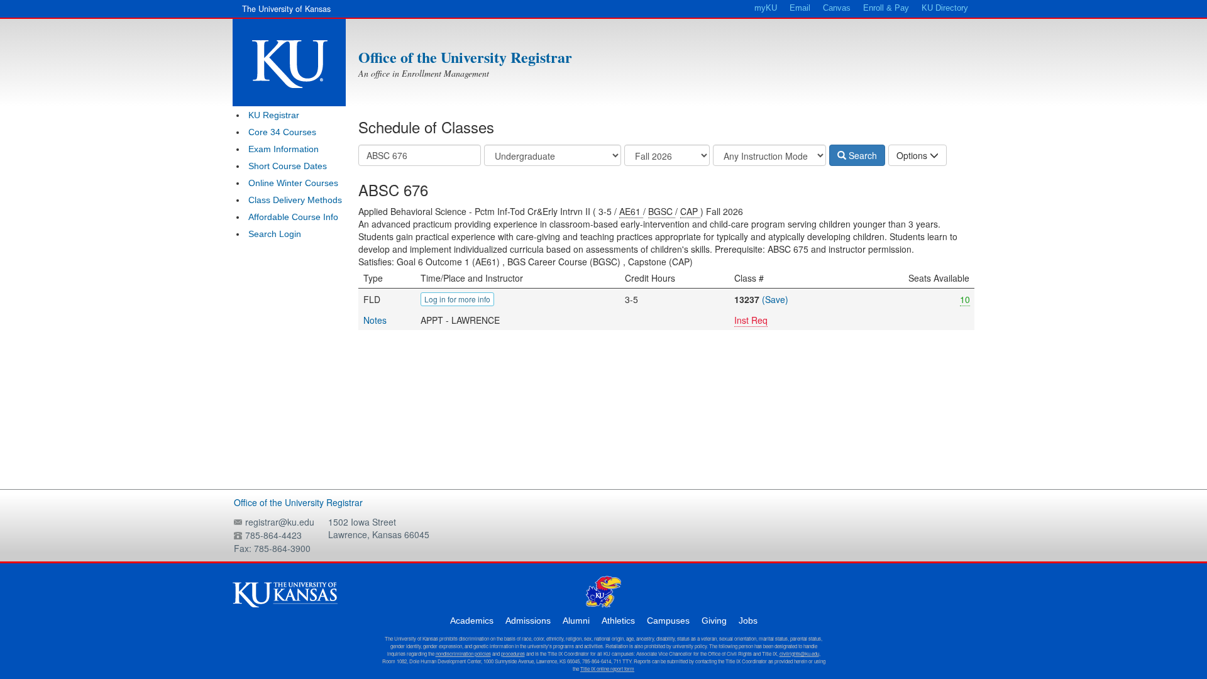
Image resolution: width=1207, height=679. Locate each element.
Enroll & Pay (886, 8)
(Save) (775, 299)
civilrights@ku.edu (799, 653)
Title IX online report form (607, 668)
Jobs (748, 621)
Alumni (576, 621)
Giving (714, 621)
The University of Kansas (286, 8)
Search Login (274, 234)
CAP (690, 211)
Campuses (668, 621)
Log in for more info (457, 299)
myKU (765, 8)
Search (861, 155)
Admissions (528, 621)
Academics (471, 621)
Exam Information (283, 149)
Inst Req (751, 320)
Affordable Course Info (293, 217)
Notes (375, 320)
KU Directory (945, 8)
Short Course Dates (287, 166)
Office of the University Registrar (465, 57)
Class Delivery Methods (295, 200)
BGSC (661, 211)
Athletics (618, 621)
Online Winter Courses (293, 183)
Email (800, 8)
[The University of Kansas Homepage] (289, 62)
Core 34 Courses (282, 132)
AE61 (631, 211)
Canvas (837, 8)
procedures (513, 653)
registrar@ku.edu (279, 522)
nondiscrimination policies (463, 653)
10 (965, 299)
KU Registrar (273, 115)
